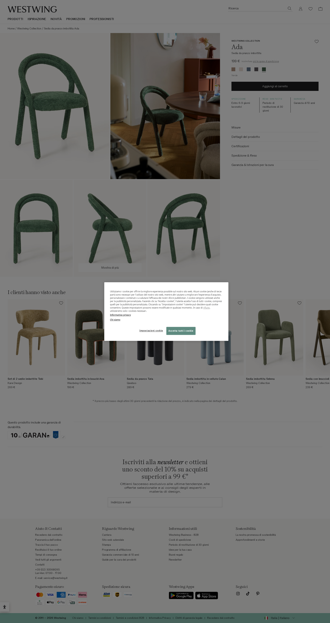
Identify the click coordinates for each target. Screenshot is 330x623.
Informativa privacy (120, 315)
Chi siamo (115, 319)
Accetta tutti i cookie (180, 330)
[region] (166, 311)
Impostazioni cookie (151, 330)
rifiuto (206, 307)
